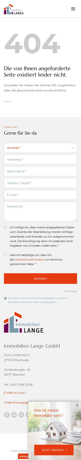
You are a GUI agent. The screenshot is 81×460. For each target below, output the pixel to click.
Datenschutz (19, 450)
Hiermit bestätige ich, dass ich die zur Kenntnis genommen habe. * (36, 259)
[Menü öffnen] (73, 8)
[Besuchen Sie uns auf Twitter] (14, 415)
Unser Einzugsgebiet (19, 402)
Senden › (41, 278)
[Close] (77, 405)
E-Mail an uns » (15, 392)
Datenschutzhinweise (29, 259)
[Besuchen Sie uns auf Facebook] (7, 415)
